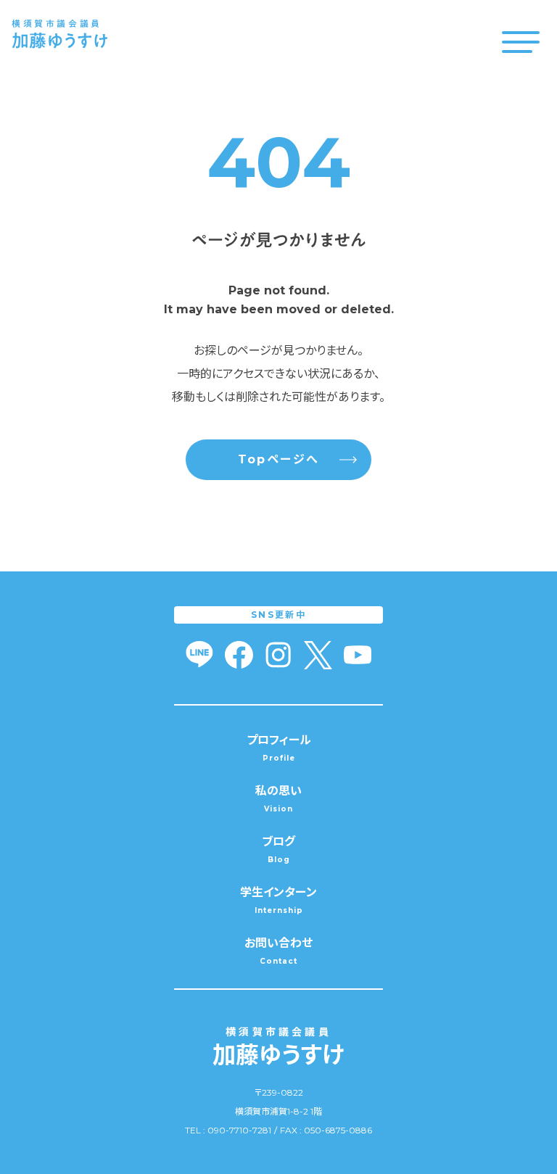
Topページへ (279, 459)
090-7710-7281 (239, 1130)
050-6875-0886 (338, 1130)
